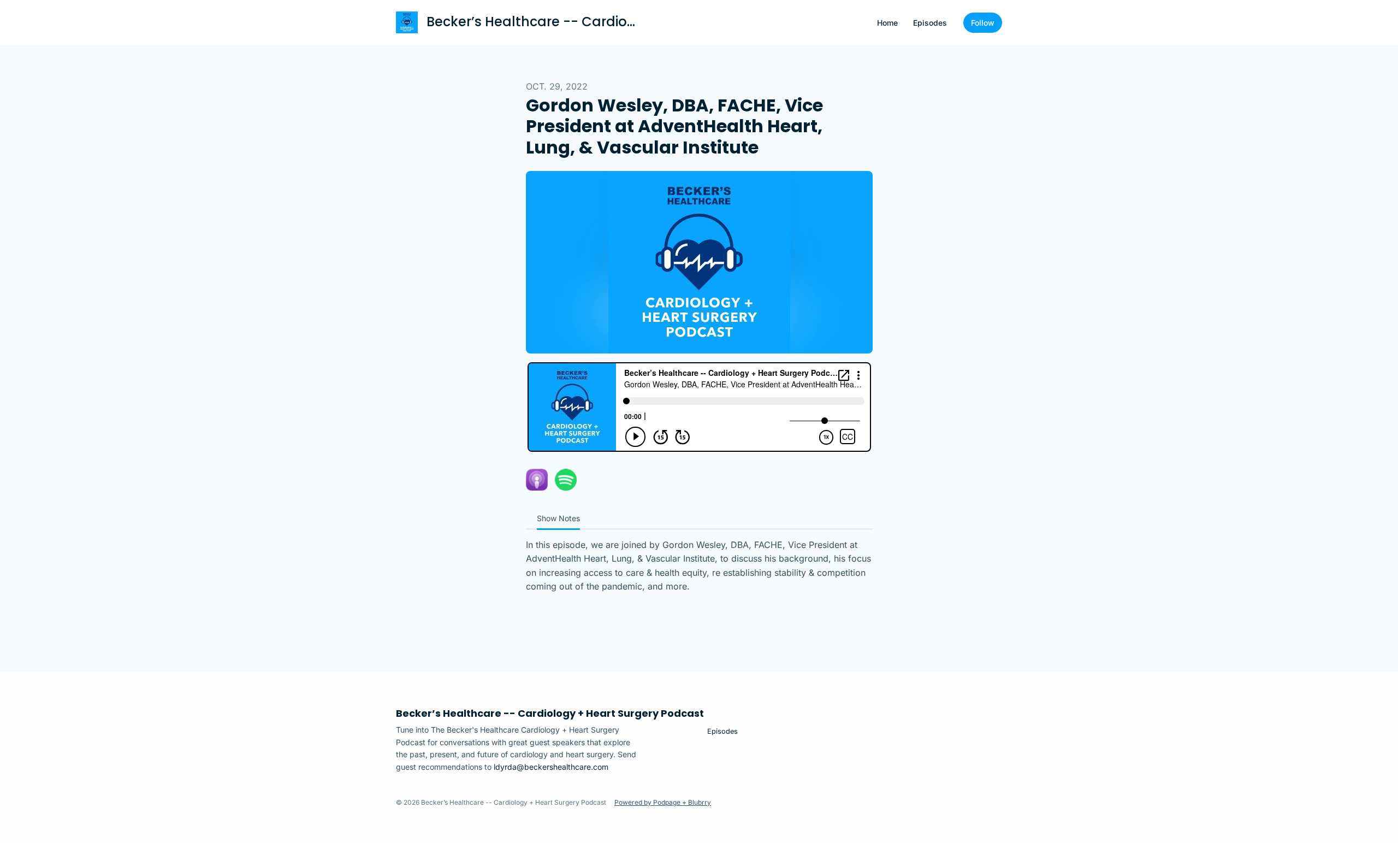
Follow (982, 22)
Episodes (930, 22)
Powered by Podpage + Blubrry (662, 802)
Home (887, 22)
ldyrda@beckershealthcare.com (551, 766)
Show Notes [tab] (558, 518)
